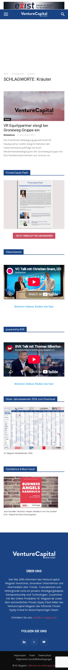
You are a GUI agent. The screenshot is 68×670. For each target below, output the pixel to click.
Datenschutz (44, 655)
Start (6, 73)
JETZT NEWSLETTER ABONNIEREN (34, 235)
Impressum (20, 655)
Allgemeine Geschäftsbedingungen (34, 659)
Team (32, 655)
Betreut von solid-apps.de (42, 665)
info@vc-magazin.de (45, 617)
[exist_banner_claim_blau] (34, 5)
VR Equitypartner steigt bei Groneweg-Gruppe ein (26, 127)
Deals (7, 119)
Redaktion (9, 135)
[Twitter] (34, 642)
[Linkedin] (24, 642)
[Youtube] (44, 642)
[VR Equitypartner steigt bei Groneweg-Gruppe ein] (34, 106)
